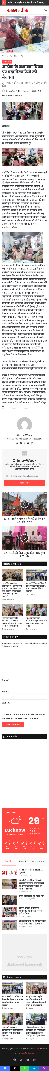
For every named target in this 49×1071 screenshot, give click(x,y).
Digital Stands (28, 1053)
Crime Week (10, 91)
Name (5, 680)
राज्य (13, 56)
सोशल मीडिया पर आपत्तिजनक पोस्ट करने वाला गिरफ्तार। (32, 922)
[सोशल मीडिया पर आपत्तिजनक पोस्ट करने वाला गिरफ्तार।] (9, 925)
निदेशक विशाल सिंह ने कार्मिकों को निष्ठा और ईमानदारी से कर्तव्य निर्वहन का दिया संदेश (35, 1031)
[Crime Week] (18, 9)
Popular (9, 861)
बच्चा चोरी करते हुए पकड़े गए (31, 896)
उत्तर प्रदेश (20, 56)
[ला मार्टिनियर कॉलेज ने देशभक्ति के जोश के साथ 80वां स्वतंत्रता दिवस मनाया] (36, 575)
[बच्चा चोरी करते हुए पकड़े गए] (9, 900)
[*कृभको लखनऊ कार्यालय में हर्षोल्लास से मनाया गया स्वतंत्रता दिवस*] (36, 610)
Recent (22, 861)
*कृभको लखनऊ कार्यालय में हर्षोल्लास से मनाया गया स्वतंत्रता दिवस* (36, 622)
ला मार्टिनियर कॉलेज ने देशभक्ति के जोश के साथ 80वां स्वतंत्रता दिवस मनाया (36, 587)
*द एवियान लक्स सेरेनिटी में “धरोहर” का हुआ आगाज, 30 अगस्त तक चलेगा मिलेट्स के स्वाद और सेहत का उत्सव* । (12, 590)
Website (6, 703)
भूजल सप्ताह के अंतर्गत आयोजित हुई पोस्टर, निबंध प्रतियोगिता (30, 911)
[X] (24, 443)
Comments (38, 861)
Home (7, 56)
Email (5, 691)
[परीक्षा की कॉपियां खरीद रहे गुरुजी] (9, 872)
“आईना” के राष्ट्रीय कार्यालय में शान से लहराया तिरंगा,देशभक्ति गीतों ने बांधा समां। (12, 622)
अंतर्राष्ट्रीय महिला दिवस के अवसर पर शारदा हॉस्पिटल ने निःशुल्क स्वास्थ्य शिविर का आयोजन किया (31, 884)
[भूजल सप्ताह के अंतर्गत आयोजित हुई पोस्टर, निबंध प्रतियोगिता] (9, 912)
